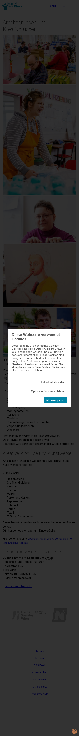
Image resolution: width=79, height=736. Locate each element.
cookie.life (74, 731)
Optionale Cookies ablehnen (48, 391)
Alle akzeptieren (55, 400)
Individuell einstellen (53, 382)
